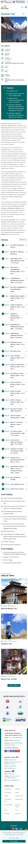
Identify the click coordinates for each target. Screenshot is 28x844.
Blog (5, 810)
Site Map (6, 813)
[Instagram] (11, 751)
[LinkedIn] (13, 751)
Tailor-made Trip (7, 800)
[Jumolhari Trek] (14, 626)
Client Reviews (19, 799)
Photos (17, 792)
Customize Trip (19, 796)
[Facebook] (5, 751)
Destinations (7, 789)
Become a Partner (17, 805)
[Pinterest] (16, 751)
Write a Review (8, 804)
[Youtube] (19, 751)
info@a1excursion (12, 768)
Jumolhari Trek (6, 644)
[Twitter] (8, 751)
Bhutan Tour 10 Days (9, 679)
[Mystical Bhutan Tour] (14, 591)
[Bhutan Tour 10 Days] (14, 661)
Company (17, 789)
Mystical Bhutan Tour (9, 608)
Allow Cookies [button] (14, 841)
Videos (6, 796)
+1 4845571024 (8, 2)
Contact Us (18, 813)
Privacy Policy (15, 838)
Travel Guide (7, 792)
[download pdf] (23, 14)
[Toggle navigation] (25, 7)
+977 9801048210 (20, 2)
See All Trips (13, 685)
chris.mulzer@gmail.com (13, 780)
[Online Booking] (14, 828)
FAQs (16, 810)
